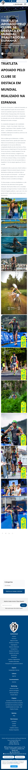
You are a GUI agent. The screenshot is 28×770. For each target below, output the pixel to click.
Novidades (24, 54)
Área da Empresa (20, 757)
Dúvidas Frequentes (14, 730)
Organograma (14, 644)
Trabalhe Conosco (14, 727)
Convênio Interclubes (14, 661)
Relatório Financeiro (14, 651)
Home (2, 43)
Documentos (14, 655)
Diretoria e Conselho (14, 642)
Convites (14, 725)
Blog (14, 715)
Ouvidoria (14, 721)
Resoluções (14, 657)
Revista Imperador (14, 692)
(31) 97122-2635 (18, 4)
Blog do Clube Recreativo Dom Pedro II (12, 43)
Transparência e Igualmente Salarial (14, 663)
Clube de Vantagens (14, 690)
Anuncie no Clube (14, 688)
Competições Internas (14, 670)
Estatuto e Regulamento (14, 659)
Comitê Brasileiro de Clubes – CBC (14, 707)
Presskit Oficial (14, 694)
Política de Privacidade (14, 762)
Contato (14, 723)
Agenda (14, 676)
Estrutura (14, 638)
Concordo (14, 766)
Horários (14, 682)
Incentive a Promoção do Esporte (14, 700)
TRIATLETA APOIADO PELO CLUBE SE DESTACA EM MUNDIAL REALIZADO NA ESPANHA (3, 2)
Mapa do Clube (14, 640)
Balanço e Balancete (14, 647)
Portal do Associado (21, 1)
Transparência (14, 649)
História (14, 636)
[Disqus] (14, 555)
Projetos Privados (14, 709)
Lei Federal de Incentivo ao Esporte (14, 705)
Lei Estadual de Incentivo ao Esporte (14, 702)
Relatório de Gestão (14, 653)
